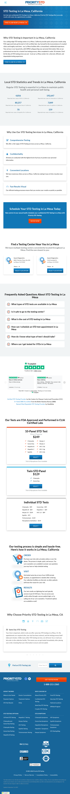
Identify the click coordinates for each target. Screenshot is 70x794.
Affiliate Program (55, 706)
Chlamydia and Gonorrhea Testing (8, 722)
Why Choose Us (40, 691)
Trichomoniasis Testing (25, 732)
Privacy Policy (18, 775)
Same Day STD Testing (41, 705)
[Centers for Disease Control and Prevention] (46, 751)
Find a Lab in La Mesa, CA (15, 62)
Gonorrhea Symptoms (41, 721)
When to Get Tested (9, 695)
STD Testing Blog (55, 731)
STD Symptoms (40, 713)
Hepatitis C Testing (24, 717)
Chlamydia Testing (8, 727)
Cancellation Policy (42, 775)
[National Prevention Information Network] (24, 751)
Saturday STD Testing (56, 699)
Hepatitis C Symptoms (41, 728)
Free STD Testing (55, 695)
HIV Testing (22, 725)
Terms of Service (29, 775)
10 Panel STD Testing (9, 717)
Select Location (21, 271)
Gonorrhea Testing (8, 731)
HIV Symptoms (54, 717)
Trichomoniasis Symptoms (54, 726)
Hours (16, 266)
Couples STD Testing (41, 709)
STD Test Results (8, 703)
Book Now (35, 221)
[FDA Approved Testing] (24, 744)
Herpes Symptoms (40, 732)
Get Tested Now (51, 680)
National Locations (55, 703)
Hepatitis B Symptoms (41, 725)
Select (35, 486)
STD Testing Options (10, 713)
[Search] (55, 665)
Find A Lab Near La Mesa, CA (16, 23)
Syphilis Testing (23, 728)
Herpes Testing (23, 721)
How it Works (8, 691)
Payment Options (8, 699)
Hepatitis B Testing (8, 735)
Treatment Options (24, 699)
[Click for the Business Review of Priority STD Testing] (24, 758)
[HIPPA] (46, 744)
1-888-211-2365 (51, 684)
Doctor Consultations (25, 695)
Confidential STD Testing (40, 700)
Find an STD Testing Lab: (21, 665)
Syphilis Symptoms (55, 721)
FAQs (20, 703)
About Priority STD (40, 695)
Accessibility (54, 775)
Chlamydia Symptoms (41, 717)
